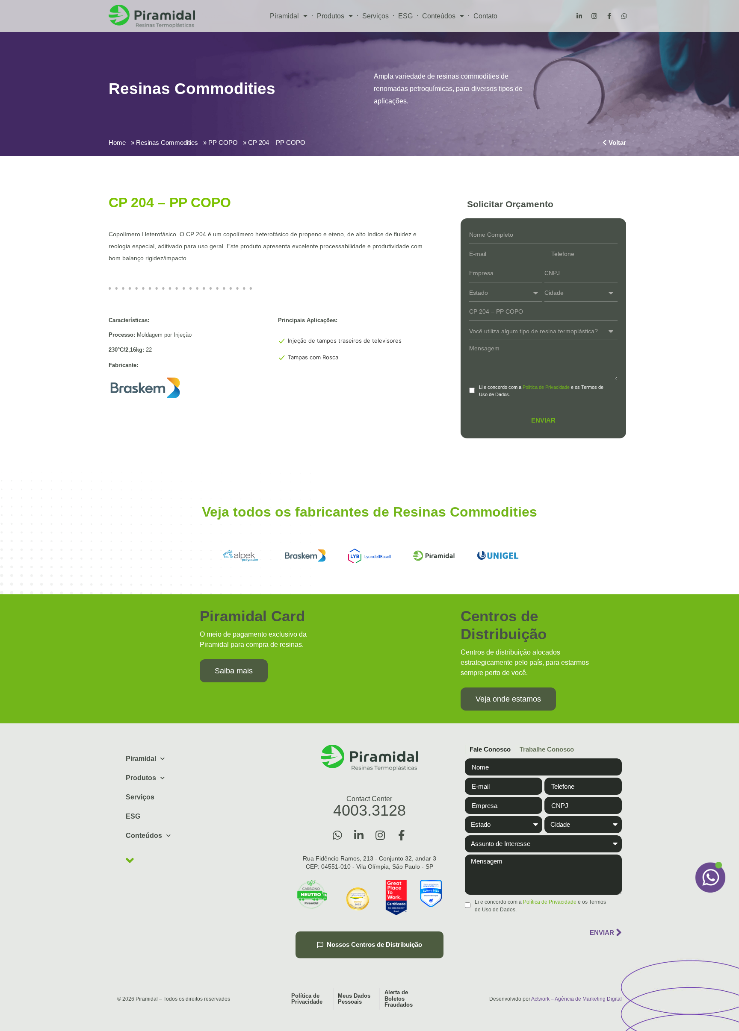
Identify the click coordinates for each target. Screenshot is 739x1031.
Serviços (375, 16)
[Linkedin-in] (579, 16)
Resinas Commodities (167, 142)
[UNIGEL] (497, 556)
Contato (485, 16)
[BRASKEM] (305, 556)
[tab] (488, 750)
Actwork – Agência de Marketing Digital (576, 999)
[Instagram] (594, 16)
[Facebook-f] (609, 16)
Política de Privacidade (546, 387)
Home (117, 142)
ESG (405, 16)
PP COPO (223, 142)
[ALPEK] (241, 556)
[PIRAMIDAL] (433, 556)
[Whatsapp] (624, 16)
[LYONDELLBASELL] (369, 556)
